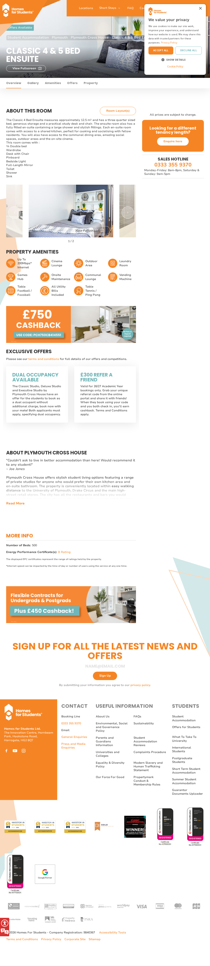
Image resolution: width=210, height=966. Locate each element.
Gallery (33, 83)
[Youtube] (15, 750)
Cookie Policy (175, 66)
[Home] (19, 8)
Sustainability (144, 723)
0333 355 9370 (173, 165)
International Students (181, 749)
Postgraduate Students (182, 760)
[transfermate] (13, 919)
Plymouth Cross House (90, 37)
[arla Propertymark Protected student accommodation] (68, 906)
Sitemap (94, 939)
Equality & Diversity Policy (110, 764)
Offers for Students (186, 727)
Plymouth (60, 37)
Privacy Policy (51, 939)
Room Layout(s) (118, 111)
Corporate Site (75, 939)
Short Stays (108, 8)
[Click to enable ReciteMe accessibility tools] (4, 927)
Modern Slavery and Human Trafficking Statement (148, 766)
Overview (13, 83)
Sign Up (105, 676)
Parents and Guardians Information (105, 741)
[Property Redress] (68, 919)
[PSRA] (86, 919)
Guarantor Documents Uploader (187, 792)
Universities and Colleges (107, 754)
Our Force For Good (110, 777)
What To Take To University (184, 739)
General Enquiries (74, 737)
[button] (14, 212)
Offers (72, 83)
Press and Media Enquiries (73, 746)
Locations (86, 8)
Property (91, 83)
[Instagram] (23, 750)
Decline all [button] (188, 50)
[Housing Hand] (32, 919)
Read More (15, 503)
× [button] (200, 8)
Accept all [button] (161, 50)
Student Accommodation (28, 37)
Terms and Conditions (22, 939)
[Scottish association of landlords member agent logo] (50, 919)
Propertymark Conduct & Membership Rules (147, 781)
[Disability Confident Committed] (50, 906)
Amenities (53, 83)
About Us (103, 716)
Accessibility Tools (112, 932)
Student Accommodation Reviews (145, 741)
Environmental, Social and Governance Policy (112, 727)
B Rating (64, 552)
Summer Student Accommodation (184, 781)
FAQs (137, 716)
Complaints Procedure (150, 752)
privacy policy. (140, 685)
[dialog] (175, 39)
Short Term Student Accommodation (186, 771)
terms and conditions (44, 359)
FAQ (130, 8)
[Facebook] (6, 750)
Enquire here (172, 141)
